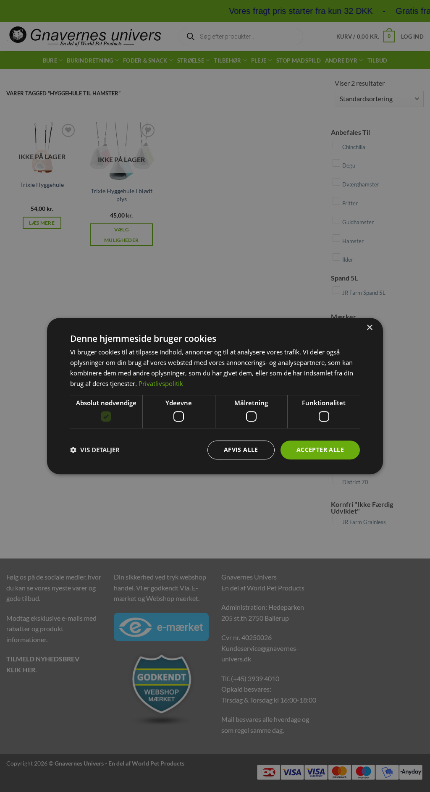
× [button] (369, 328)
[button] (95, 449)
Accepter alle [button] (320, 450)
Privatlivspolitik (161, 383)
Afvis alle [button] (241, 450)
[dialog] (215, 396)
